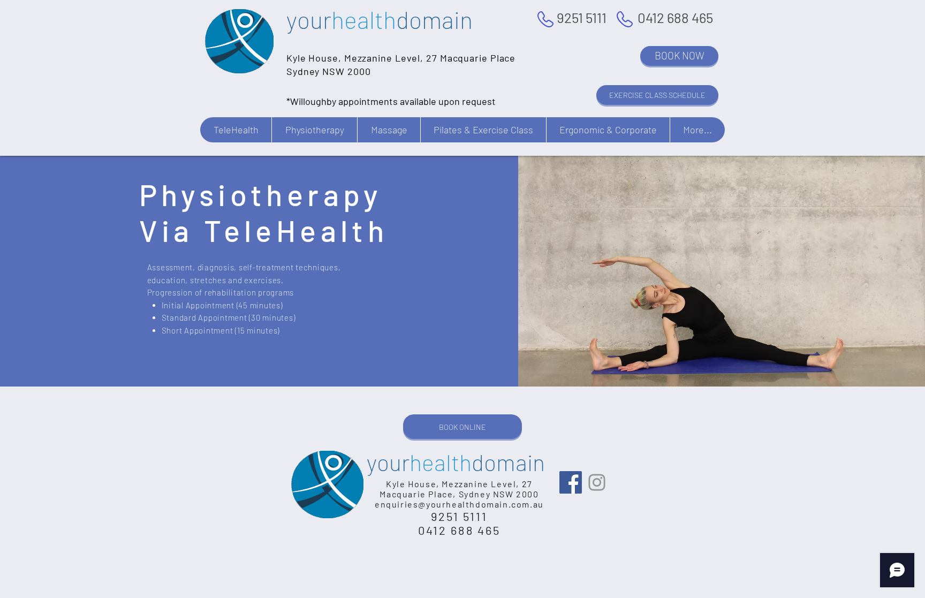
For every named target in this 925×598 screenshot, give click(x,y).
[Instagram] (597, 482)
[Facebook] (570, 482)
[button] (235, 129)
